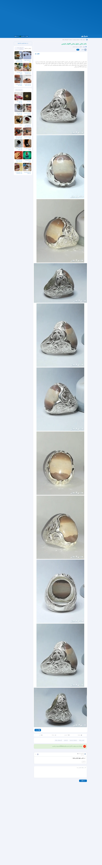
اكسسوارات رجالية (65, 39)
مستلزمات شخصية (76, 39)
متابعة (78, 49)
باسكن (82, 49)
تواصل (37, 730)
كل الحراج (70, 39)
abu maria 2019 (81, 753)
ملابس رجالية (83, 39)
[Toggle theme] (27, 36)
